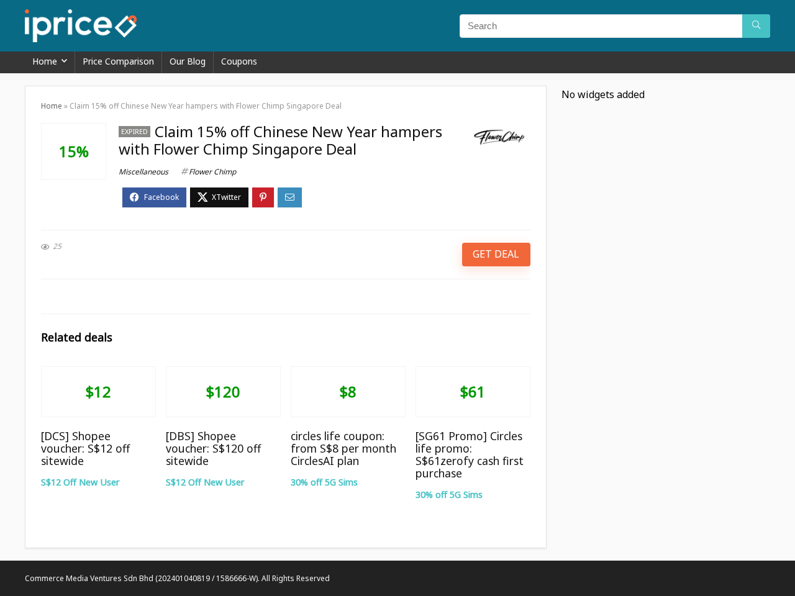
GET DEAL (496, 254)
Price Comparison (118, 61)
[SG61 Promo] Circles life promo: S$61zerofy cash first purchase (470, 454)
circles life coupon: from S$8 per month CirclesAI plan (343, 448)
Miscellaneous (143, 171)
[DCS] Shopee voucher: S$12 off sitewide (85, 448)
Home (44, 61)
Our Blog (188, 61)
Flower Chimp (212, 171)
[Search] (756, 26)
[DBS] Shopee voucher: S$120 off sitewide (213, 448)
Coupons (239, 61)
